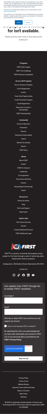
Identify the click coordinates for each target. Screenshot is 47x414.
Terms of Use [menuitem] (23, 381)
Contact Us (23, 269)
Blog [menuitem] (23, 204)
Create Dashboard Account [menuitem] (23, 230)
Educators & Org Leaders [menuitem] (23, 135)
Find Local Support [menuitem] (23, 208)
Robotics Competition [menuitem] (23, 74)
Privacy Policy (10, 11)
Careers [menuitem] (23, 183)
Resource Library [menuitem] (23, 200)
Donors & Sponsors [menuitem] (23, 124)
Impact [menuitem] (23, 164)
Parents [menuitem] (23, 131)
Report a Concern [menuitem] (23, 391)
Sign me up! (23, 358)
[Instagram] (14, 275)
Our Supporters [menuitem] (23, 175)
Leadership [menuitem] (23, 171)
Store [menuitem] (23, 150)
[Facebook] (23, 275)
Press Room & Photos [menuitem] (23, 179)
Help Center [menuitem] (23, 212)
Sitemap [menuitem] (23, 397)
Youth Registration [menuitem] (23, 103)
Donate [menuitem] (23, 226)
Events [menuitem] (23, 92)
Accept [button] (19, 22)
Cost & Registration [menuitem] (23, 89)
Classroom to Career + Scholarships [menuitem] (23, 109)
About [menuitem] (23, 160)
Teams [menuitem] (23, 139)
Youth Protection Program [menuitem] (23, 100)
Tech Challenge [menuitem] (23, 71)
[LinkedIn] (28, 275)
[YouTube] (33, 275)
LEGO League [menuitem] (23, 67)
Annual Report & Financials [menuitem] (23, 187)
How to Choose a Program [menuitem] (24, 85)
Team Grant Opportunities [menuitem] (23, 96)
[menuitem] (23, 168)
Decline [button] (28, 22)
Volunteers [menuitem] (23, 127)
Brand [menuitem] (23, 190)
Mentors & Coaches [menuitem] (23, 142)
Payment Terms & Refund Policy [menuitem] (23, 387)
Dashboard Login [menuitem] (23, 233)
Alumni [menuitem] (23, 146)
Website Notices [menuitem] (23, 384)
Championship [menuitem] (23, 113)
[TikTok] (18, 275)
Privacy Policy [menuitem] (23, 378)
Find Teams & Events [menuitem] (23, 222)
